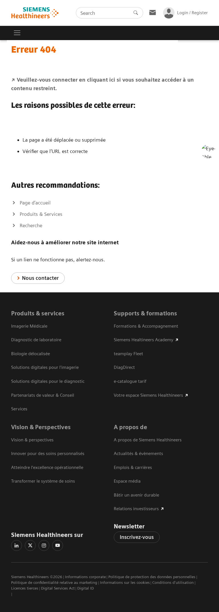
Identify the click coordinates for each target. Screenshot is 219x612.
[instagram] (43, 545)
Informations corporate (85, 576)
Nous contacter (40, 278)
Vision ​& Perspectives (41, 427)
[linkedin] (16, 545)
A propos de (130, 427)
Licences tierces (24, 588)
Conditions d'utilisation (173, 582)
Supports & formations (145, 313)
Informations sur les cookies (125, 582)
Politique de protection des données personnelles (151, 576)
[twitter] (30, 545)
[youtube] (57, 545)
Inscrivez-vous (137, 537)
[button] (208, 151)
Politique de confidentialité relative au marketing (54, 582)
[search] (135, 13)
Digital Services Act (58, 588)
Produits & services (37, 313)
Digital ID (85, 588)
